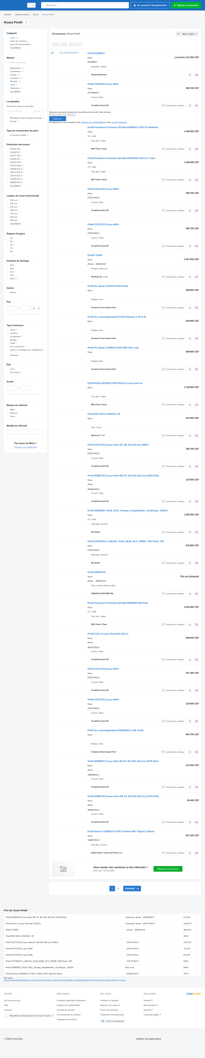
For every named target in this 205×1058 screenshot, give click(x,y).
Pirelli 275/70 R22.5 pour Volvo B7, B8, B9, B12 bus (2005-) (118, 445)
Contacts (8, 1010)
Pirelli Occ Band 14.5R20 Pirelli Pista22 (108, 286)
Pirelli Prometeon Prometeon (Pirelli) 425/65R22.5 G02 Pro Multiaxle (123, 127)
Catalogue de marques (67, 1019)
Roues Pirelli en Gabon (94, 980)
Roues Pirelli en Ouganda (72, 980)
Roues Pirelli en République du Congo (21, 980)
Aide (6, 1005)
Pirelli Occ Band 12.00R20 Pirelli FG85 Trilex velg (113, 347)
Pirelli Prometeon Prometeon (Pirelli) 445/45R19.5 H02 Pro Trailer (121, 158)
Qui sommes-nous (12, 1000)
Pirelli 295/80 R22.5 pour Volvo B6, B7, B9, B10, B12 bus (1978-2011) (123, 475)
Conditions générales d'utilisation (71, 1000)
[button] (189, 74)
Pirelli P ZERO (95, 255)
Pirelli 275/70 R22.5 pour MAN (103, 189)
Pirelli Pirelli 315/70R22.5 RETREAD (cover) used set (115, 383)
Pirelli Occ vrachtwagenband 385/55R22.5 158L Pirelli (115, 730)
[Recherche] (44, 5)
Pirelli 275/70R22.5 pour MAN (103, 84)
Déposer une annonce (168, 869)
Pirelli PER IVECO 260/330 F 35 (104, 414)
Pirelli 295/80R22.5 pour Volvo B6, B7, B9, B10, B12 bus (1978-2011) (123, 761)
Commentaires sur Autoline (69, 1015)
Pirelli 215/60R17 (96, 53)
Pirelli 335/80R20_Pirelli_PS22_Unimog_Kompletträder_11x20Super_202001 (128, 510)
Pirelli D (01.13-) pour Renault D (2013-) (108, 634)
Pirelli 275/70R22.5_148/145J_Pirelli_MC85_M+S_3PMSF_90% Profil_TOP (126, 541)
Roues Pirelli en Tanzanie (49, 980)
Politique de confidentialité (68, 1005)
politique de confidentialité (92, 122)
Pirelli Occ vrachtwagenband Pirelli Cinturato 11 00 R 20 (117, 317)
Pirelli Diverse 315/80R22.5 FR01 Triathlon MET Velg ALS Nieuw (121, 831)
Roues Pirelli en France (115, 980)
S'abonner (57, 119)
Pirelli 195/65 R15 (97, 572)
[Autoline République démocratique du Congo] (14, 5)
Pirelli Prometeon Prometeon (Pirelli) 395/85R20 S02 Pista (118, 603)
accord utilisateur (119, 122)
